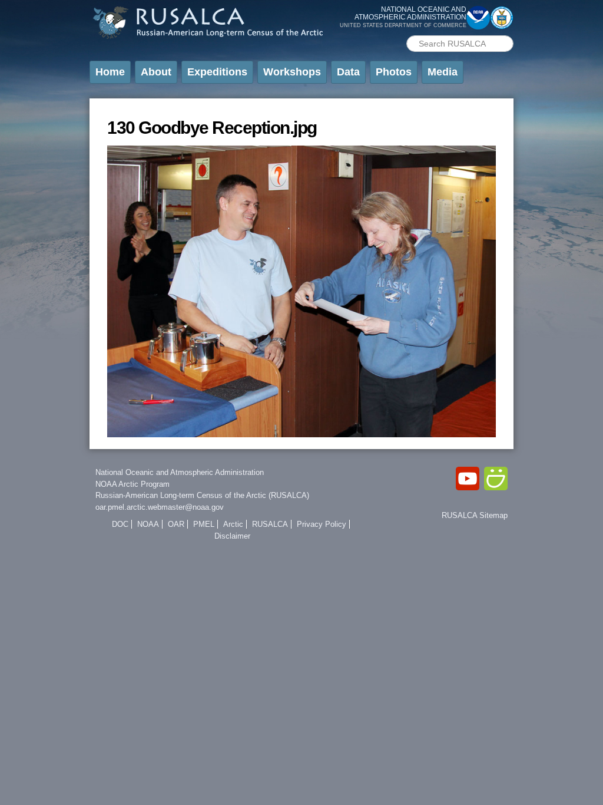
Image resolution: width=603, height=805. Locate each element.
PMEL (203, 524)
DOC (120, 524)
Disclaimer (232, 536)
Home (110, 72)
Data (348, 72)
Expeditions (217, 72)
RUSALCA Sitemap (475, 515)
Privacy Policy (321, 524)
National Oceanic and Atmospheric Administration (179, 472)
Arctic (233, 524)
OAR (176, 524)
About (156, 72)
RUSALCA (270, 524)
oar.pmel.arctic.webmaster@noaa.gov (159, 507)
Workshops (292, 72)
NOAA (148, 524)
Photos (394, 72)
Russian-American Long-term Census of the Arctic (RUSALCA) (202, 495)
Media (443, 72)
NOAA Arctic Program (132, 484)
